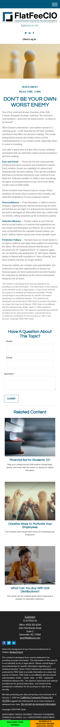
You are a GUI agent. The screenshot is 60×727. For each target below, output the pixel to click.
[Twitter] (26, 33)
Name (9, 341)
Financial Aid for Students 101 (30, 460)
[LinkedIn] (30, 33)
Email (9, 357)
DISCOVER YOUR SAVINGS (15, 723)
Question (9, 374)
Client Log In (29, 39)
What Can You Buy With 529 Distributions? (30, 590)
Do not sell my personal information (38, 704)
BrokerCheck (16, 652)
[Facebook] (33, 33)
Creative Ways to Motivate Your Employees (30, 525)
